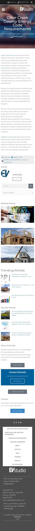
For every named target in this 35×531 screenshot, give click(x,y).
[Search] (30, 186)
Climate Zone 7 (6, 68)
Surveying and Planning (18, 438)
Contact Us (17, 381)
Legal (17, 519)
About (17, 445)
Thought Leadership (17, 442)
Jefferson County (7, 137)
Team (17, 453)
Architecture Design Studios (17, 428)
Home (2, 34)
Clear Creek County (8, 55)
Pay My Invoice (17, 464)
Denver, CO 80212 (9, 495)
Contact (17, 460)
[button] (31, 2)
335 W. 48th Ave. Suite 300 (13, 492)
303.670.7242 (7, 497)
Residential (8, 162)
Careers (17, 457)
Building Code (9, 160)
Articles (8, 34)
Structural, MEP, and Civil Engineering (14, 433)
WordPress (17, 517)
